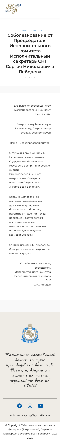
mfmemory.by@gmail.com (30, 415)
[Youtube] (41, 406)
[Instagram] (30, 406)
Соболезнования (30, 30)
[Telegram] (19, 406)
